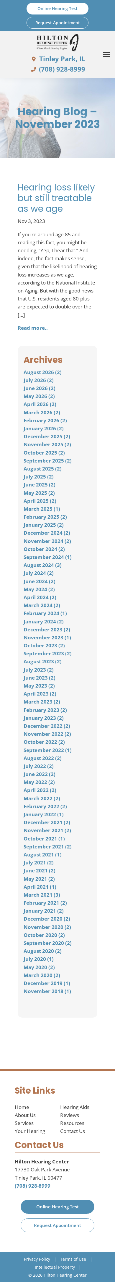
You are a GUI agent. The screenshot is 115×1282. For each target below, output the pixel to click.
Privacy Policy (37, 1259)
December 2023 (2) (47, 629)
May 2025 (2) (39, 492)
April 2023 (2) (40, 693)
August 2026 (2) (43, 372)
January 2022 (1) (44, 814)
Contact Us (72, 1131)
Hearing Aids (74, 1107)
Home (22, 1107)
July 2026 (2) (39, 380)
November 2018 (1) (47, 991)
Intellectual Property (55, 1267)
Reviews (69, 1115)
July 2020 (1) (39, 959)
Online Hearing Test (57, 1207)
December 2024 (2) (47, 532)
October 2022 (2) (44, 741)
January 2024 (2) (44, 621)
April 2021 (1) (40, 886)
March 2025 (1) (42, 508)
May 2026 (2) (39, 396)
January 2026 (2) (44, 428)
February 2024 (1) (45, 613)
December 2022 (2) (47, 725)
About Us (25, 1115)
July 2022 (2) (39, 766)
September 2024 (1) (48, 557)
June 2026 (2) (39, 388)
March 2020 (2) (42, 975)
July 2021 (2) (39, 862)
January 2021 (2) (44, 910)
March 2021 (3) (42, 894)
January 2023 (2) (44, 717)
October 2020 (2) (44, 935)
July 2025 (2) (39, 476)
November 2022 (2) (47, 733)
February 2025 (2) (45, 516)
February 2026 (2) (45, 420)
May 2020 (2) (39, 967)
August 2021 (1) (43, 854)
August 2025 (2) (43, 468)
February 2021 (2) (45, 902)
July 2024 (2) (39, 573)
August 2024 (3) (43, 565)
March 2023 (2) (42, 701)
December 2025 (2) (47, 436)
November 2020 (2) (47, 927)
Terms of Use (73, 1259)
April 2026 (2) (40, 404)
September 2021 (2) (48, 846)
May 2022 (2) (39, 782)
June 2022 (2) (39, 774)
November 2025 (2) (47, 444)
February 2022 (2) (45, 806)
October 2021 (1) (44, 838)
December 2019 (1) (47, 983)
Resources (72, 1123)
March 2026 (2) (42, 412)
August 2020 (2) (43, 951)
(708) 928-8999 (32, 1185)
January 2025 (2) (44, 524)
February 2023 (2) (45, 710)
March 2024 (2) (42, 605)
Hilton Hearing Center (42, 1161)
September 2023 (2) (48, 653)
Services (24, 1123)
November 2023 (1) (47, 637)
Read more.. (33, 327)
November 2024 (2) (47, 541)
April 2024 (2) (40, 597)
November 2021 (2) (47, 830)
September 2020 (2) (48, 943)
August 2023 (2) (43, 661)
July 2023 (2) (39, 669)
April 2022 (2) (40, 790)
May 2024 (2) (39, 589)
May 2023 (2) (39, 685)
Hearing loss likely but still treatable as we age (56, 198)
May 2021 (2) (39, 878)
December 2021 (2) (47, 822)
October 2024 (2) (44, 549)
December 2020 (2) (47, 918)
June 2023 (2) (39, 677)
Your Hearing (30, 1131)
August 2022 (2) (43, 758)
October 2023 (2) (44, 645)
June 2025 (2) (39, 484)
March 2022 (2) (42, 798)
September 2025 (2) (48, 460)
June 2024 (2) (39, 581)
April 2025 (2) (40, 500)
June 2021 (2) (39, 870)
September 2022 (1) (48, 750)
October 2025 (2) (44, 452)
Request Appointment (57, 1225)
